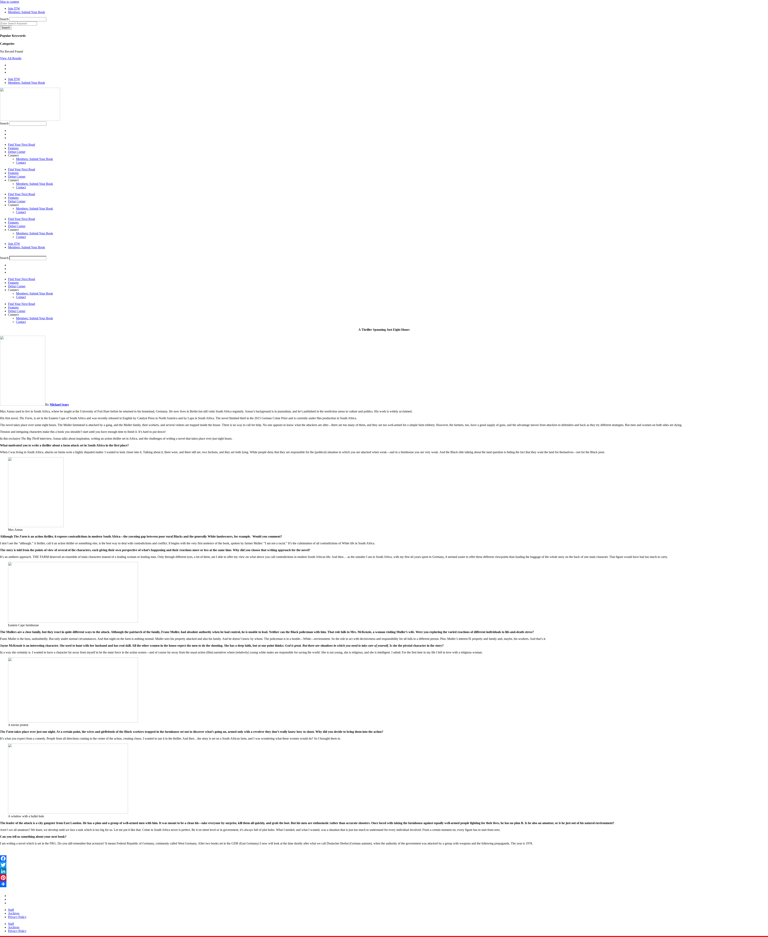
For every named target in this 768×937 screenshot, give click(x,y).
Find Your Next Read (21, 144)
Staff (11, 909)
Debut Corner (16, 151)
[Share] (384, 884)
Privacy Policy (17, 917)
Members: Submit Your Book (34, 159)
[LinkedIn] (384, 871)
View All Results (10, 58)
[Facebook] (384, 858)
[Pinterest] (384, 877)
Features (13, 148)
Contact (21, 162)
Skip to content (9, 1)
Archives (13, 913)
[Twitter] (384, 865)
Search (4, 19)
